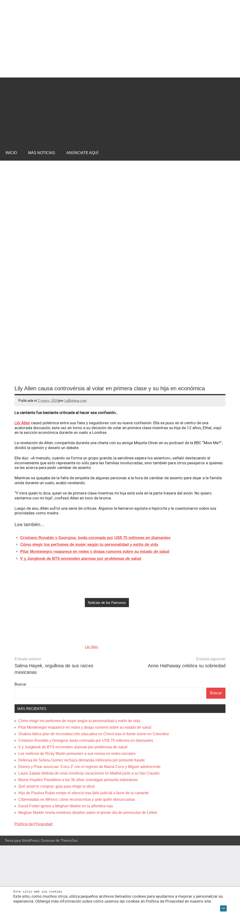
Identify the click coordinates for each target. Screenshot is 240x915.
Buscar (20, 684)
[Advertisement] (120, 110)
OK (223, 908)
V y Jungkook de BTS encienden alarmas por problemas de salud (72, 747)
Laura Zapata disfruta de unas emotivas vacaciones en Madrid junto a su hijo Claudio (89, 773)
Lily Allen (22, 423)
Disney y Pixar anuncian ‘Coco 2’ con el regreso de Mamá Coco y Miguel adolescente (89, 767)
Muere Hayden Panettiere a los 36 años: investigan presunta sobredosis (78, 780)
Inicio (11, 153)
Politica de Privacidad (33, 824)
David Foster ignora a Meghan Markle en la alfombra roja (65, 806)
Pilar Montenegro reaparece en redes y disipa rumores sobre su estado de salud (84, 727)
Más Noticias (41, 153)
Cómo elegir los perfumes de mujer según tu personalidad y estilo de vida (79, 721)
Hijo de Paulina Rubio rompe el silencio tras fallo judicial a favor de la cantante (83, 793)
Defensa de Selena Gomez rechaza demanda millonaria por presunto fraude (81, 760)
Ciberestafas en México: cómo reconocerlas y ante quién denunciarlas (76, 799)
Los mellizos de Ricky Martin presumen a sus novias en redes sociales (76, 754)
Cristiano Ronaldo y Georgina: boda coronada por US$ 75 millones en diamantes (85, 740)
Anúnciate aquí (82, 153)
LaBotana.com (75, 400)
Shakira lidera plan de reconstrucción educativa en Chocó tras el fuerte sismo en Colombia (93, 734)
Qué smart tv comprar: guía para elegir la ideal (56, 786)
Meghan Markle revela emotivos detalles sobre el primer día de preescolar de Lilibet (87, 813)
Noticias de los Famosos (107, 603)
